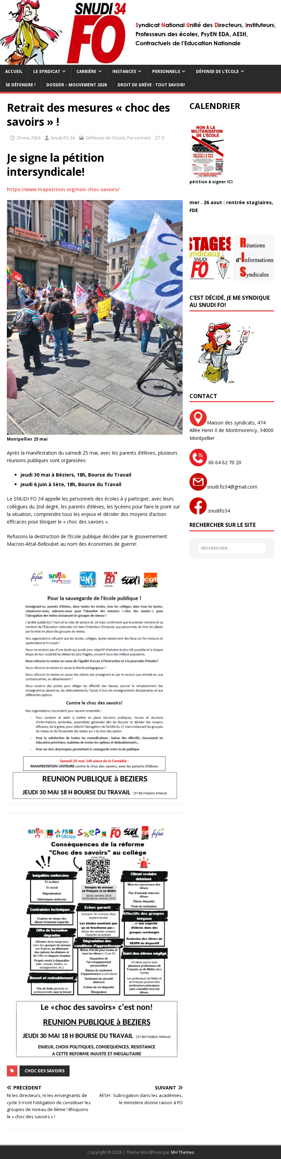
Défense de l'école (105, 138)
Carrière (86, 71)
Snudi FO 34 (62, 138)
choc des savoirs (44, 1071)
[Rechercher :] (232, 548)
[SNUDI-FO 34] (140, 61)
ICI (230, 182)
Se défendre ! (20, 85)
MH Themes (182, 1152)
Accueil (14, 71)
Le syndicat (46, 71)
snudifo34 (218, 510)
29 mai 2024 (28, 138)
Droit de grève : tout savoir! (151, 85)
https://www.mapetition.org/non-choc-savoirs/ (63, 189)
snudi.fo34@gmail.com (232, 486)
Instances (124, 71)
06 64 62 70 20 (224, 462)
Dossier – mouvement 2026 (76, 85)
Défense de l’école (217, 71)
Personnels (166, 71)
